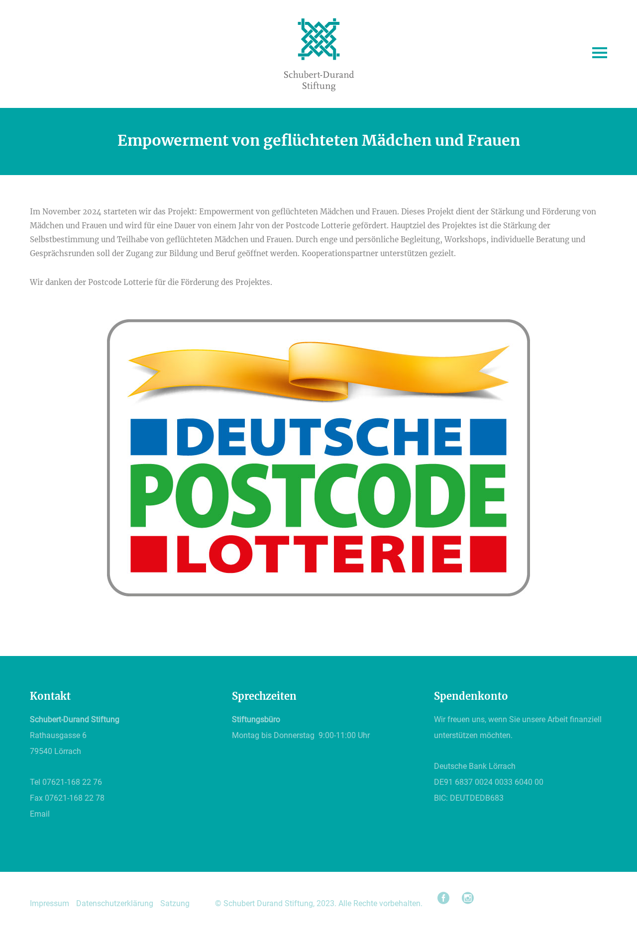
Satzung (175, 903)
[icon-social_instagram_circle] (468, 898)
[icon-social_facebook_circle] (445, 898)
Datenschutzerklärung (114, 903)
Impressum (49, 903)
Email (40, 814)
